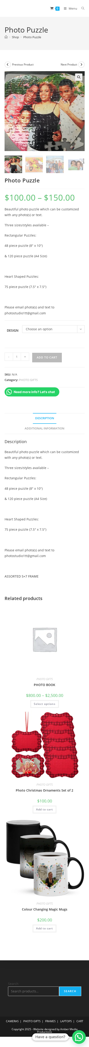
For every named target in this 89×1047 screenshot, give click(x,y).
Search (13, 983)
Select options (44, 704)
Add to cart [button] (44, 809)
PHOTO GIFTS (28, 380)
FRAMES (50, 1021)
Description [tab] (44, 418)
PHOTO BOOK (44, 685)
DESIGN (12, 330)
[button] (78, 77)
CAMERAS (12, 1021)
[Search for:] (81, 8)
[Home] (6, 37)
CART (79, 1021)
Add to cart (47, 357)
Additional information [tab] (44, 428)
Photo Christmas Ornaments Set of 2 (44, 790)
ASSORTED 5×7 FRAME (22, 576)
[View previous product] (8, 64)
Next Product (69, 64)
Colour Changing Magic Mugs (44, 909)
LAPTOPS (66, 1021)
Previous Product (23, 64)
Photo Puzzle (32, 37)
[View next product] (81, 64)
